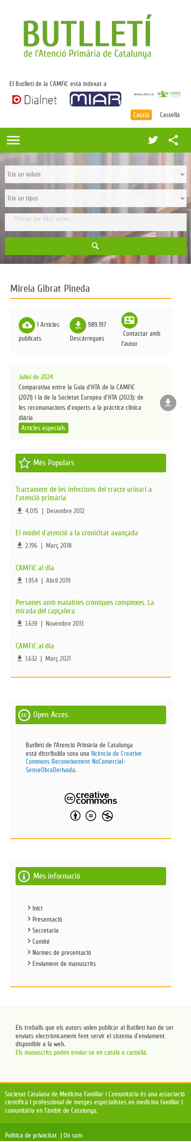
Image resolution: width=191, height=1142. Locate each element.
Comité (41, 942)
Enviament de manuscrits (64, 964)
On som (75, 1135)
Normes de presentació (61, 953)
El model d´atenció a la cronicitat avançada (77, 533)
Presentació (47, 919)
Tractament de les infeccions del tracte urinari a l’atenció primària (84, 493)
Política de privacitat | (33, 1135)
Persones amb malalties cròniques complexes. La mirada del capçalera (85, 607)
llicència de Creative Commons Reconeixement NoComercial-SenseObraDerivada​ (84, 762)
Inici (37, 908)
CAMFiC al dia (35, 568)
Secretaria (45, 930)
